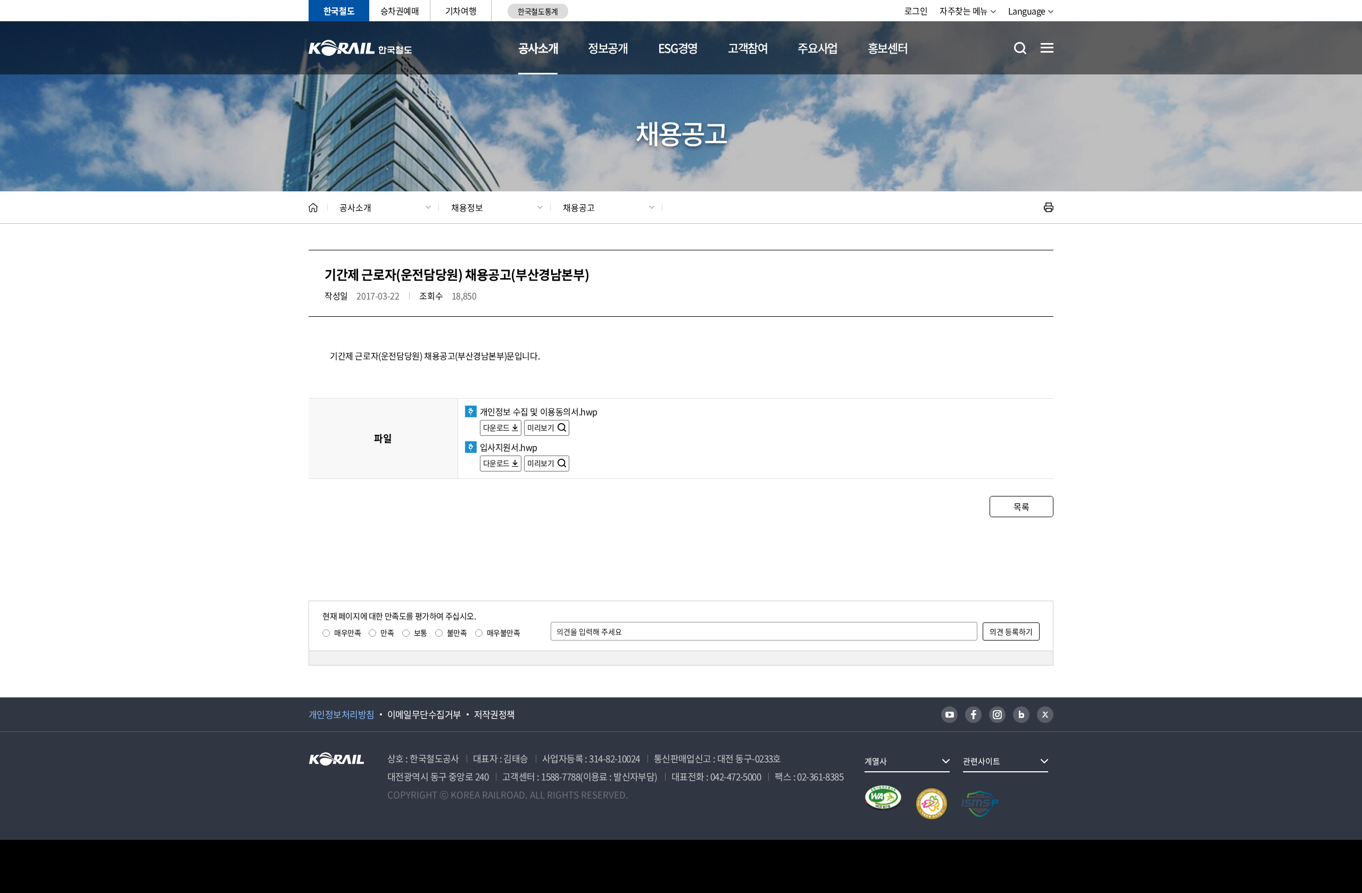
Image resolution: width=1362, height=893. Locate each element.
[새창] (949, 714)
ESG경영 (677, 47)
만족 (387, 632)
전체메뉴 (1047, 48)
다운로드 (496, 427)
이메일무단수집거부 (424, 714)
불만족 (457, 632)
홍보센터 (888, 47)
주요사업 (817, 47)
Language (1026, 10)
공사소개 (538, 47)
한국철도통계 (538, 11)
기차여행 (460, 10)
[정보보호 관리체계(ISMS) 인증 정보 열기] (980, 803)
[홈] (313, 207)
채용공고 (579, 207)
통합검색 (1020, 48)
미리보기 (541, 427)
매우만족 (347, 632)
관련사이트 (981, 761)
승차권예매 (399, 10)
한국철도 (338, 10)
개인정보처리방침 (342, 714)
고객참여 (748, 47)
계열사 (876, 761)
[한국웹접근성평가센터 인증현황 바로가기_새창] (883, 803)
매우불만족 (503, 632)
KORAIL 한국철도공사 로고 (360, 48)
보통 (420, 632)
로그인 (916, 10)
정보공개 (608, 47)
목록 (1021, 506)
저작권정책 (494, 714)
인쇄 (1048, 207)
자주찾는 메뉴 (964, 10)
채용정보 (467, 207)
